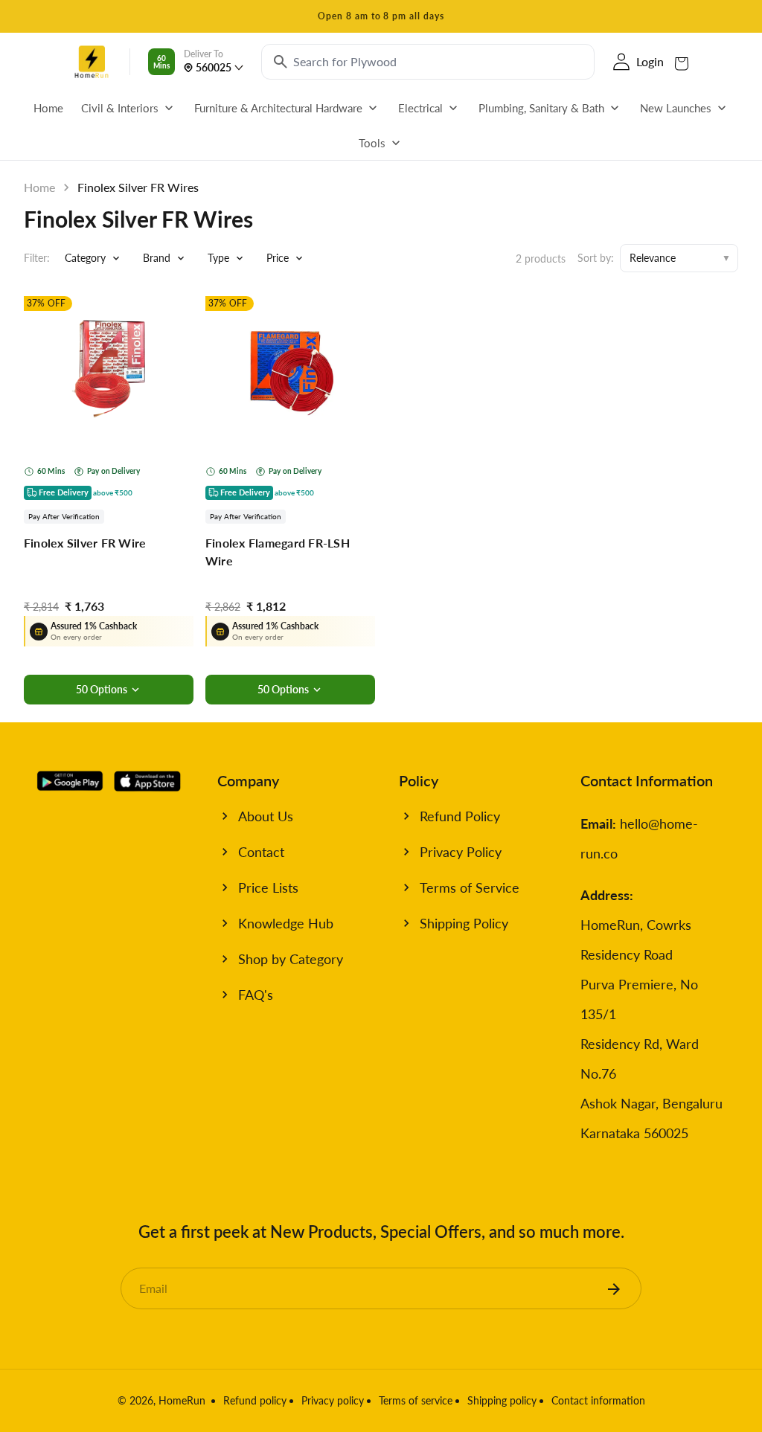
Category (85, 257)
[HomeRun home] (91, 62)
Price (277, 257)
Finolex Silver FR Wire (85, 543)
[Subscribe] (614, 1288)
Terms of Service (469, 887)
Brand (156, 257)
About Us (265, 816)
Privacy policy (332, 1400)
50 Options (101, 689)
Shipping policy (502, 1400)
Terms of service (415, 1400)
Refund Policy (460, 816)
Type (218, 257)
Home (39, 187)
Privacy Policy (461, 852)
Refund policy (254, 1400)
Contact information (598, 1400)
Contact (261, 852)
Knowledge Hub (285, 923)
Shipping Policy (464, 923)
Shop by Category (290, 959)
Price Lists (268, 887)
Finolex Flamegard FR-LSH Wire (277, 552)
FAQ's (255, 994)
